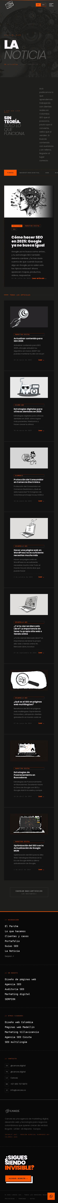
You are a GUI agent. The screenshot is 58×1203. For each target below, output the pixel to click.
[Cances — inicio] (29, 1111)
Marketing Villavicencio (22, 1032)
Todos (10, 173)
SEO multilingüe (16, 1042)
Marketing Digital (30, 173)
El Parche (11, 926)
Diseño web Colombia (19, 1022)
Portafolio (12, 941)
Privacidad (10, 1198)
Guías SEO (11, 946)
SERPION (10, 999)
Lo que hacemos (15, 931)
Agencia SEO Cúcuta (18, 1037)
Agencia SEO (13, 984)
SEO (47, 173)
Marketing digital (17, 994)
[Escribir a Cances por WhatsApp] (51, 1196)
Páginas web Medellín (20, 1027)
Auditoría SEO (14, 989)
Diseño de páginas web (20, 979)
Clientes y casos (17, 936)
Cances (8, 1118)
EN (43, 4)
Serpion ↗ (9, 956)
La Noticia (12, 951)
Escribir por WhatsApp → (36, 1186)
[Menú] (51, 5)
